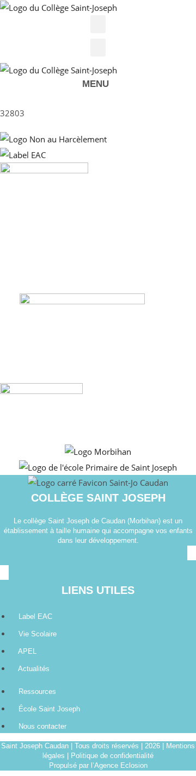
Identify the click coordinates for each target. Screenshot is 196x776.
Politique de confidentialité (112, 756)
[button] (98, 24)
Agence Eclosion (121, 765)
